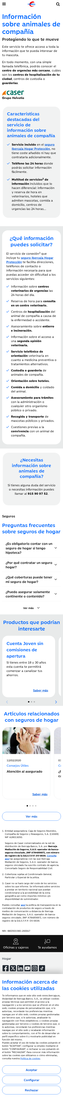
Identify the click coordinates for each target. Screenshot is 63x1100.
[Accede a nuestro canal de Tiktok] (42, 968)
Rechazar (31, 1090)
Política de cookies (30, 1058)
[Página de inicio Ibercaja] (31, 4)
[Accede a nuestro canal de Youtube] (27, 968)
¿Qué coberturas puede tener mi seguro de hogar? (29, 579)
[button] (58, 3)
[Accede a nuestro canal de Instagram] (34, 968)
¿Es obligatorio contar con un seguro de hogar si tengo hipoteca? (29, 547)
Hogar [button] (6, 958)
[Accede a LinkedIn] (20, 968)
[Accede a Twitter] (12, 968)
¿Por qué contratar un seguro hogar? (29, 564)
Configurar (31, 1080)
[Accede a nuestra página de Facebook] (5, 968)
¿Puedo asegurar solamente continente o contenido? (28, 593)
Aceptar (31, 1070)
